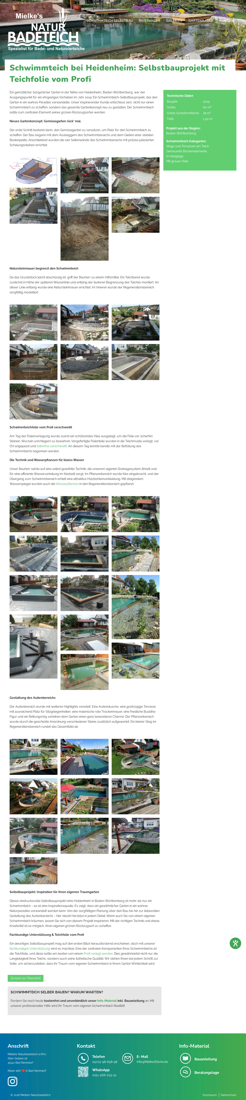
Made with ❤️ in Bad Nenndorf (27, 1070)
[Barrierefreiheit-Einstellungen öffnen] (235, 943)
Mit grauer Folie (177, 161)
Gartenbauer (201, 20)
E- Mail (142, 1057)
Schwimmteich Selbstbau (109, 20)
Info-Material (107, 1001)
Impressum (210, 1095)
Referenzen (149, 20)
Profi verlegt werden (98, 953)
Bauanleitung (205, 1059)
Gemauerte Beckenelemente (186, 151)
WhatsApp (101, 1070)
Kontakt (227, 20)
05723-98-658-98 (104, 1062)
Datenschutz (228, 1095)
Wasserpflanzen (67, 484)
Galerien (174, 20)
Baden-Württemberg (181, 133)
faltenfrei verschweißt (52, 446)
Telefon (98, 1057)
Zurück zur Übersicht (26, 978)
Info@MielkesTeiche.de (152, 1062)
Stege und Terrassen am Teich (187, 146)
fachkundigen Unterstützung (30, 948)
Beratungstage (206, 1073)
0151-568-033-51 (104, 1075)
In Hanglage (174, 156)
